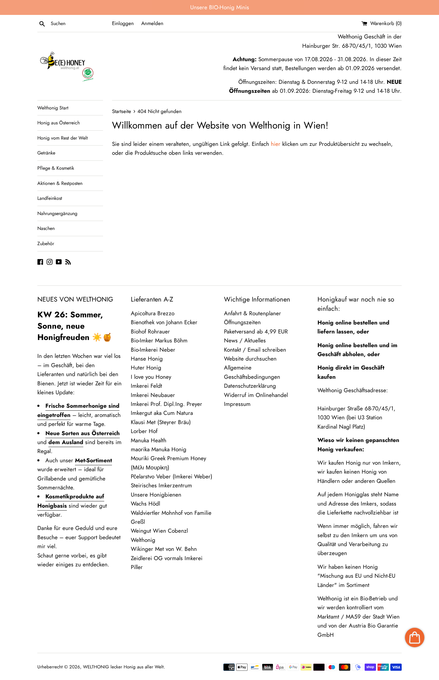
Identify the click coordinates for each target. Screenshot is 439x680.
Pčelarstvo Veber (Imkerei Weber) (171, 476)
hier (275, 144)
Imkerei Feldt (146, 386)
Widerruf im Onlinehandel (256, 395)
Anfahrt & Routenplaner (252, 313)
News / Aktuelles (245, 340)
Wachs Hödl (145, 504)
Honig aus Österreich (58, 122)
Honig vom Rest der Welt (62, 138)
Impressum (237, 404)
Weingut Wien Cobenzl (159, 531)
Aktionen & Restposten (59, 183)
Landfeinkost (49, 198)
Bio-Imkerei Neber (153, 350)
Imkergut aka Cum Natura (162, 413)
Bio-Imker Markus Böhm (159, 340)
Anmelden (152, 23)
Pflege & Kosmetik (55, 168)
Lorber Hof (144, 431)
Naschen (46, 228)
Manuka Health (148, 440)
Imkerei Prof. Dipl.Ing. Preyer (166, 404)
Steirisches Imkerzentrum (161, 485)
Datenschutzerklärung (250, 386)
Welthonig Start (52, 107)
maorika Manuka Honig (158, 449)
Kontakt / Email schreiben (255, 350)
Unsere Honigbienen (156, 495)
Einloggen (123, 23)
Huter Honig (146, 368)
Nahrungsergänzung (57, 213)
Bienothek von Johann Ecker (164, 322)
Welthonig (143, 540)
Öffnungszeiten (242, 322)
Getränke (46, 152)
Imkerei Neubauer (153, 395)
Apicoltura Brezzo (152, 313)
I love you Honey (151, 377)
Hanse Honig (147, 359)
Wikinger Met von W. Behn (164, 549)
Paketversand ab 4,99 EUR (256, 331)
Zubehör (45, 243)
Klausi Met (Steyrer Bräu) (161, 422)
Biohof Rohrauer (150, 331)
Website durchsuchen (250, 359)
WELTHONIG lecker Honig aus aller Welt (123, 667)
